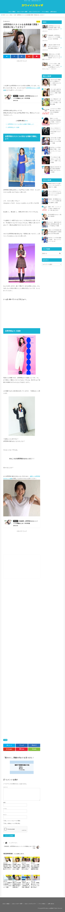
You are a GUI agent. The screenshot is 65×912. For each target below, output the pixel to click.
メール (5, 808)
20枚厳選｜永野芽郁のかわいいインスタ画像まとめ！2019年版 (51, 38)
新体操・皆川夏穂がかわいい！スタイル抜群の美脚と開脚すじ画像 (54, 200)
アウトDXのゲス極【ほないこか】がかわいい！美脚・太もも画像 (55, 160)
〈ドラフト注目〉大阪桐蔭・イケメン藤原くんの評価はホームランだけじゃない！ (51, 66)
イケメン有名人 (45, 11)
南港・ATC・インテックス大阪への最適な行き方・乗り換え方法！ (54, 208)
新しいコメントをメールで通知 (12, 820)
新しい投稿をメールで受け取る (12, 823)
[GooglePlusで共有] (29, 56)
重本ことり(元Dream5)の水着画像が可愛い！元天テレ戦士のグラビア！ (55, 121)
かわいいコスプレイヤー (34, 11)
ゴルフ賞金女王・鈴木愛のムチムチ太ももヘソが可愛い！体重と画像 (55, 101)
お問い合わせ (53, 11)
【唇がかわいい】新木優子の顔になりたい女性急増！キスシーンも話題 (51, 57)
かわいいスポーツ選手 (22, 11)
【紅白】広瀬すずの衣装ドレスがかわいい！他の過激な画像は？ (51, 47)
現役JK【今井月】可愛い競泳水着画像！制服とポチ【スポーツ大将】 (55, 169)
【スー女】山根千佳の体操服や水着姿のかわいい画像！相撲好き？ (55, 92)
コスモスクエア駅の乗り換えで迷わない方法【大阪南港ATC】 (55, 111)
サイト (5, 814)
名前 (4, 802)
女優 (6, 739)
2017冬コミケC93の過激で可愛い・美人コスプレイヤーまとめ (55, 150)
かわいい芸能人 (12, 11)
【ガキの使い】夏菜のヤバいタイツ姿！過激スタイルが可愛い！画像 (55, 140)
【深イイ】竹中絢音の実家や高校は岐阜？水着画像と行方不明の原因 (54, 231)
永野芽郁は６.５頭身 (12, 127)
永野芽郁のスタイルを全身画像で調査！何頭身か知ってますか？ (51, 28)
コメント (5, 787)
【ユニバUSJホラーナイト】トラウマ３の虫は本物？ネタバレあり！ (55, 131)
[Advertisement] (21, 73)
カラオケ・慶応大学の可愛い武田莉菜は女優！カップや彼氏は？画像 (54, 224)
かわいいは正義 (49, 908)
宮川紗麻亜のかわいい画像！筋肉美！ (54, 215)
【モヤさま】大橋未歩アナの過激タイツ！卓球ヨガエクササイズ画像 (55, 82)
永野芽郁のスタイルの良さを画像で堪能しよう (20, 124)
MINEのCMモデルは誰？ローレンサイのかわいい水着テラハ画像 (54, 185)
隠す (26, 120)
